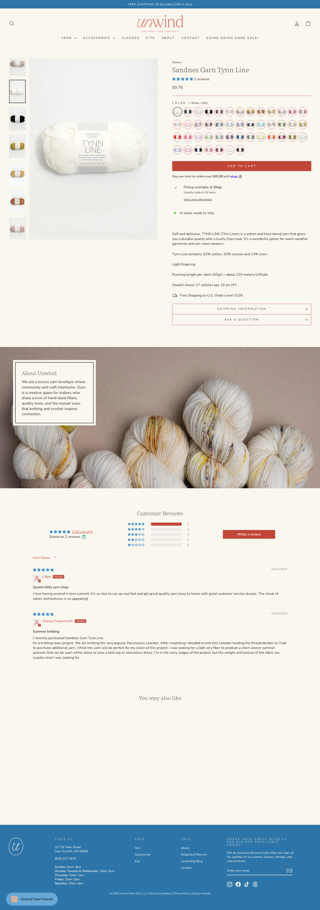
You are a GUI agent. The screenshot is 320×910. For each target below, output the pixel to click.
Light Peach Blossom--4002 (188, 124)
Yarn (67, 38)
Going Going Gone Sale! (232, 38)
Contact (191, 38)
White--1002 (177, 111)
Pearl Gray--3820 (177, 124)
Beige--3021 (229, 111)
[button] (183, 79)
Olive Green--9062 (282, 124)
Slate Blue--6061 (250, 124)
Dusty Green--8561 (250, 137)
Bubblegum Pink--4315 (188, 137)
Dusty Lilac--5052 (208, 124)
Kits (150, 38)
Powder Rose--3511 (282, 111)
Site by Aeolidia (201, 893)
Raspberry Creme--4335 (282, 137)
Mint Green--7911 (302, 137)
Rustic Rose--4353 (219, 150)
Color (190, 103)
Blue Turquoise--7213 (261, 124)
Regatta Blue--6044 (240, 137)
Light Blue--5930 (229, 124)
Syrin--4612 (198, 124)
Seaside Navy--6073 (198, 150)
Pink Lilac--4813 (188, 150)
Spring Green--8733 (208, 137)
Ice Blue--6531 (219, 124)
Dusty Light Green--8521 (271, 124)
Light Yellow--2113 (271, 111)
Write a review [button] (249, 534)
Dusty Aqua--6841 (219, 137)
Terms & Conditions (160, 893)
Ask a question (242, 320)
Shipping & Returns (194, 854)
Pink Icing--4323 (208, 150)
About (168, 38)
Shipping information (241, 309)
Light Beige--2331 (240, 111)
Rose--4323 (292, 111)
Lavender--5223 (177, 150)
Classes (131, 38)
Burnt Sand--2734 (261, 111)
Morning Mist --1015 (198, 111)
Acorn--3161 (219, 111)
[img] (43, 570)
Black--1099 (208, 111)
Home (176, 62)
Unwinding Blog (192, 861)
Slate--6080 (188, 111)
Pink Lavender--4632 (302, 111)
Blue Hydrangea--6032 (240, 124)
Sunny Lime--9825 (302, 124)
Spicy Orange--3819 (177, 137)
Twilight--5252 (229, 137)
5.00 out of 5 (82, 532)
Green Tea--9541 (292, 124)
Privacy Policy (182, 893)
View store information (198, 200)
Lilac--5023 (198, 137)
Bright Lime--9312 (261, 137)
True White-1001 (229, 150)
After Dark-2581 (240, 150)
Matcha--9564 (292, 137)
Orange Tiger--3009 (271, 137)
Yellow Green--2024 (250, 111)
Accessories (97, 38)
